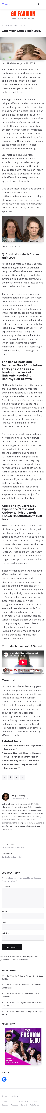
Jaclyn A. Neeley (18, 795)
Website (5, 933)
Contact (24, 1105)
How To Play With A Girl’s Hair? (21, 760)
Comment (6, 886)
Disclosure (35, 1101)
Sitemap (5, 1105)
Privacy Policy (23, 1101)
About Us (14, 1105)
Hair (24, 25)
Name (5, 911)
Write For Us (34, 1105)
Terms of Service (8, 1101)
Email (5, 922)
